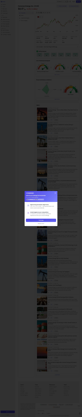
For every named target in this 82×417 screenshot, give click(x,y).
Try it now (41, 220)
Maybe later (41, 223)
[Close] (55, 193)
